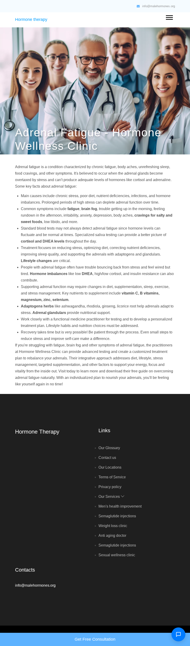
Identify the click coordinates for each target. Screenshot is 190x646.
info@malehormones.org (158, 6)
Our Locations (109, 467)
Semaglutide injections (117, 516)
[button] (169, 16)
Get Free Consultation (95, 639)
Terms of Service (112, 477)
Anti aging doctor (112, 535)
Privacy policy (109, 487)
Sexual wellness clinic (116, 555)
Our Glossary (109, 448)
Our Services (109, 497)
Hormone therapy (31, 19)
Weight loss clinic (112, 526)
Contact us (107, 458)
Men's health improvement (120, 506)
